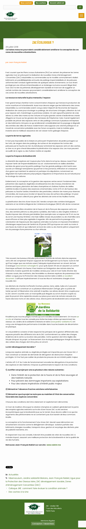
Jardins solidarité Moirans (35, 478)
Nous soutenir (26, 3)
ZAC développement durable (50, 481)
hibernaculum (15, 478)
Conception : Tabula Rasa (43, 523)
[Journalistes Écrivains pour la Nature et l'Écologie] (10, 15)
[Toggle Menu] (81, 15)
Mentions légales (48, 520)
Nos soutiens (41, 3)
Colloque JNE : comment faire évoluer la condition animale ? (38, 488)
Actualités (13, 474)
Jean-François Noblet (59, 478)
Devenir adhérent (57, 3)
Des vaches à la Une (18, 492)
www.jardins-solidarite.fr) (61, 321)
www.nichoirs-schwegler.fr (27, 266)
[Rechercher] (80, 7)
